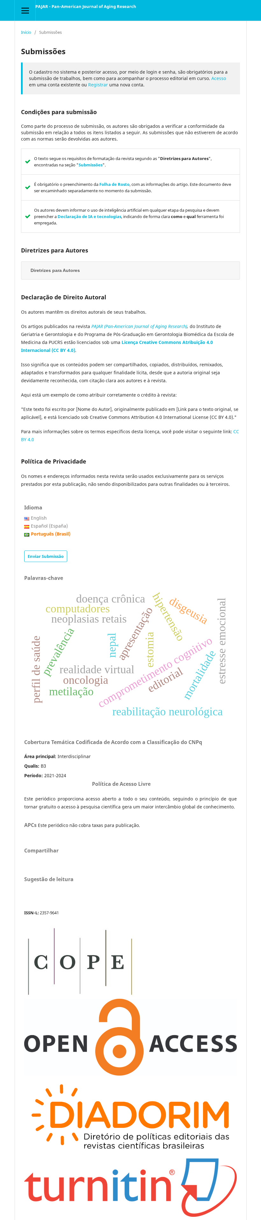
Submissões (90, 165)
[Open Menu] (25, 10)
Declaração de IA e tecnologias (89, 216)
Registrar (98, 85)
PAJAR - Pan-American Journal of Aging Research (85, 6)
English (39, 518)
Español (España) (49, 526)
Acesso (218, 78)
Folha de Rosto (114, 184)
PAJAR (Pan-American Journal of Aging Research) (139, 326)
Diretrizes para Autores (55, 270)
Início (26, 32)
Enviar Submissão (46, 556)
